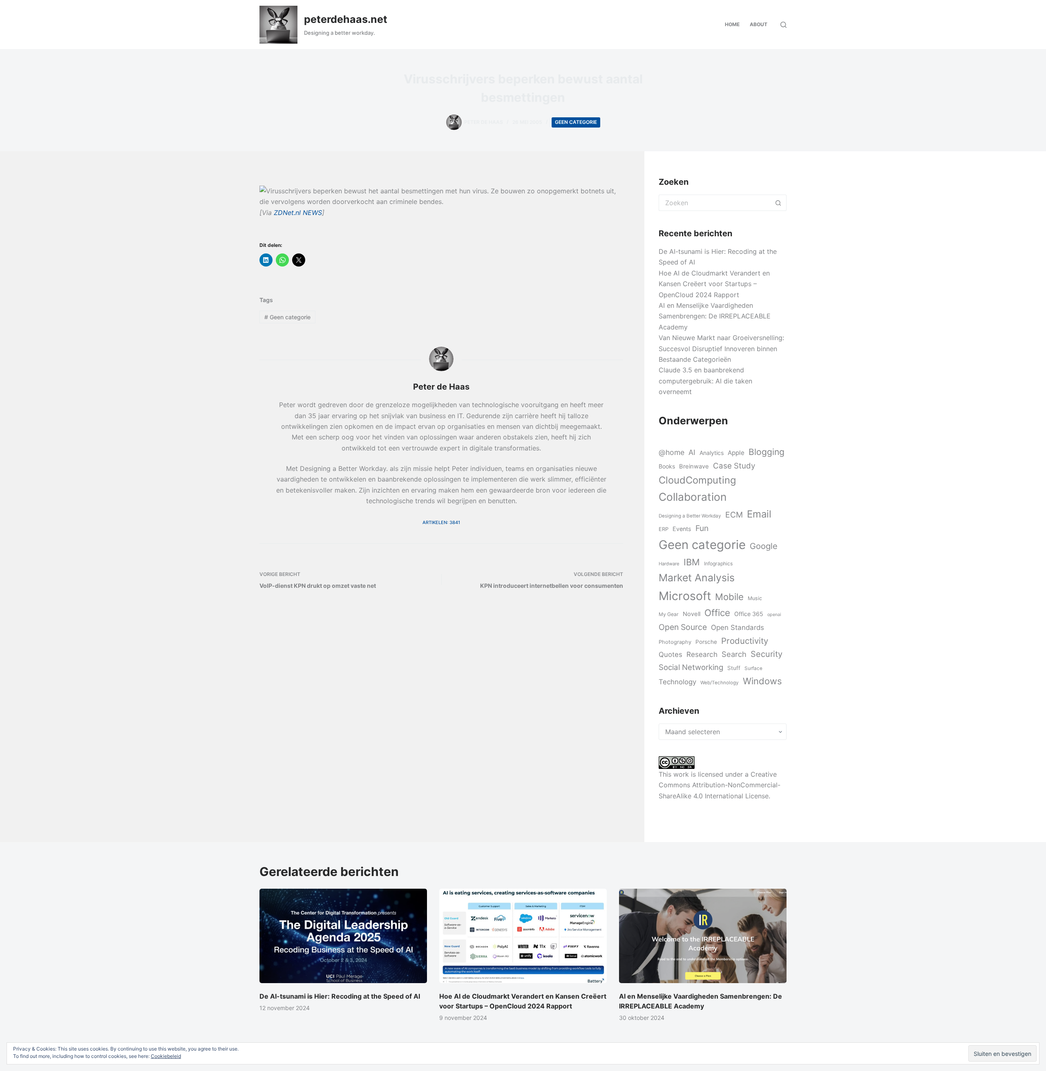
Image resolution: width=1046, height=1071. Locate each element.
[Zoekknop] (778, 203)
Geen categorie (576, 122)
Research (701, 654)
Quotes (670, 654)
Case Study (734, 466)
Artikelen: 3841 (441, 522)
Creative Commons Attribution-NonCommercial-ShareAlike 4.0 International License (719, 785)
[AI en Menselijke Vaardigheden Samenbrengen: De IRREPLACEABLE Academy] (703, 936)
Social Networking (691, 667)
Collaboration (692, 496)
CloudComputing (697, 480)
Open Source (683, 627)
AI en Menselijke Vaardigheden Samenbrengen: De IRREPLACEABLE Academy (715, 316)
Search (734, 654)
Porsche (706, 642)
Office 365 (748, 613)
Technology (677, 682)
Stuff (733, 668)
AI (691, 452)
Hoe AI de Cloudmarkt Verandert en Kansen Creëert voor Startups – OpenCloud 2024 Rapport (714, 284)
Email (759, 514)
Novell (691, 614)
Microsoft (685, 596)
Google (764, 546)
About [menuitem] (758, 24)
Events (682, 528)
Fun (702, 528)
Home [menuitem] (732, 24)
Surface (753, 668)
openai (774, 614)
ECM (734, 515)
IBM (692, 562)
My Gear (669, 614)
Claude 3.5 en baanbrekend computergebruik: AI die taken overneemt (705, 381)
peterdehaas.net (345, 19)
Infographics (718, 563)
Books (667, 466)
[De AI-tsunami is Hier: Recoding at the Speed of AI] (343, 936)
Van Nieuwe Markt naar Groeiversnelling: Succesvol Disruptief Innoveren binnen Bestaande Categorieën (721, 348)
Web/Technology (719, 683)
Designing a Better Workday (690, 516)
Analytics (712, 452)
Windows (762, 681)
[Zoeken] (783, 25)
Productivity (744, 641)
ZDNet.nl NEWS (298, 212)
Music (755, 598)
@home (671, 452)
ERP (663, 529)
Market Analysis (697, 577)
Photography (675, 642)
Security (766, 654)
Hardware (669, 564)
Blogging (766, 452)
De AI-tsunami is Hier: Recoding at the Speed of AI (339, 996)
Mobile (729, 596)
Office (717, 612)
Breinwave (694, 466)
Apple (736, 453)
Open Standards (737, 627)
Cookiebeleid (166, 1056)
